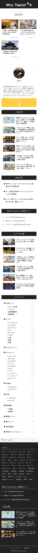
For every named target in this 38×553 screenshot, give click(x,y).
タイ (20, 330)
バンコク (22, 462)
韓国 (20, 340)
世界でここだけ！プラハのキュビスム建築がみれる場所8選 (19, 185)
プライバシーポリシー (15, 548)
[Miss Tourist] (19, 6)
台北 (5, 474)
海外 (5, 476)
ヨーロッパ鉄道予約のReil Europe (18, 224)
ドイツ (20, 371)
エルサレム (6, 454)
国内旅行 (19, 405)
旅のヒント (19, 421)
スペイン (20, 363)
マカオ (20, 335)
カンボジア (20, 325)
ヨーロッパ (19, 352)
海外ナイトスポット (23, 476)
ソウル (30, 457)
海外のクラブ (12, 476)
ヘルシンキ (22, 465)
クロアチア (20, 361)
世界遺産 (14, 471)
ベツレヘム (31, 465)
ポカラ (15, 468)
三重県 (20, 409)
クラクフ (30, 454)
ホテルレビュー (19, 347)
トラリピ (20, 309)
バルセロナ (13, 462)
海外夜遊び (19, 426)
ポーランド (20, 378)
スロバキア (20, 366)
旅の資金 (22, 474)
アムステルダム (13, 451)
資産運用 (20, 314)
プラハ (14, 465)
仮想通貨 (22, 471)
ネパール (20, 332)
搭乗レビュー (19, 416)
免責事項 (26, 548)
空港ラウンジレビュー (19, 432)
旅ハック (30, 474)
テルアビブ (24, 460)
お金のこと (19, 303)
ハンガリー (20, 373)
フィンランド (20, 376)
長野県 (20, 411)
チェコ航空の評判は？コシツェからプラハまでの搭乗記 (19, 193)
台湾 (20, 337)
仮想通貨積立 (20, 312)
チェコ (20, 368)
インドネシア (20, 323)
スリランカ (20, 328)
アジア (19, 319)
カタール (20, 400)
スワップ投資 (20, 307)
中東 (19, 394)
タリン (10, 460)
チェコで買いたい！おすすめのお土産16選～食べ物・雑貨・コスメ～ (20, 200)
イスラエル (20, 398)
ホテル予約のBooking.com (15, 217)
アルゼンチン (20, 387)
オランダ (20, 358)
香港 (20, 342)
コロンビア (20, 389)
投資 (16, 474)
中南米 (19, 383)
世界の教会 (6, 471)
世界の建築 (32, 468)
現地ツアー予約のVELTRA (15, 221)
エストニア (20, 356)
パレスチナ (30, 462)
